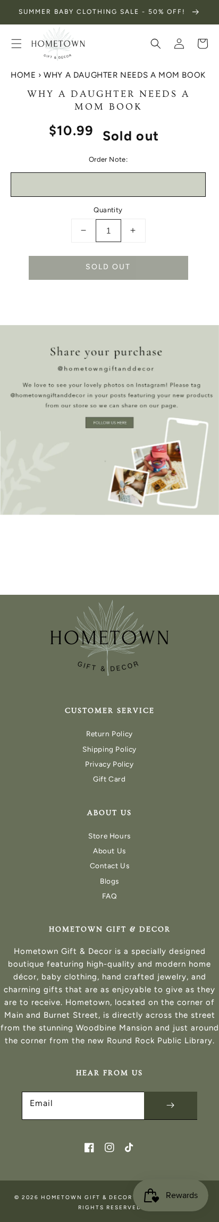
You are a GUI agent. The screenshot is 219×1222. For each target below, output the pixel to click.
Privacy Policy (109, 764)
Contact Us (110, 865)
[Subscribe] (170, 1105)
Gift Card (109, 779)
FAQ (109, 896)
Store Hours (109, 836)
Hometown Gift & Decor (86, 1197)
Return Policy (109, 733)
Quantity (108, 210)
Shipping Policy (109, 749)
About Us (109, 850)
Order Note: (108, 159)
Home (23, 75)
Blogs (109, 881)
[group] (109, 420)
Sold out (108, 266)
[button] (16, 43)
